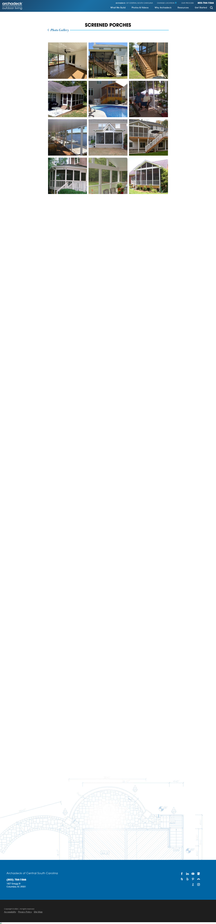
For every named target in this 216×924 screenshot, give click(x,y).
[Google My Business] (198, 874)
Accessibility (10, 912)
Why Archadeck (163, 8)
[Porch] (198, 879)
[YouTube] (193, 874)
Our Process (187, 3)
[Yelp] (187, 879)
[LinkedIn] (187, 874)
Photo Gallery (59, 30)
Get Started (201, 8)
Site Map (38, 912)
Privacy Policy (25, 912)
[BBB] (193, 884)
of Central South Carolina (134, 3)
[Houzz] (182, 879)
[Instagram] (198, 884)
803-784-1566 (206, 3)
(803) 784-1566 (16, 880)
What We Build (118, 8)
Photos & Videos (140, 8)
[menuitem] (118, 8)
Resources (183, 8)
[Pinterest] (193, 879)
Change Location (165, 3)
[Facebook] (182, 874)
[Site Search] (211, 8)
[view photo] (67, 60)
